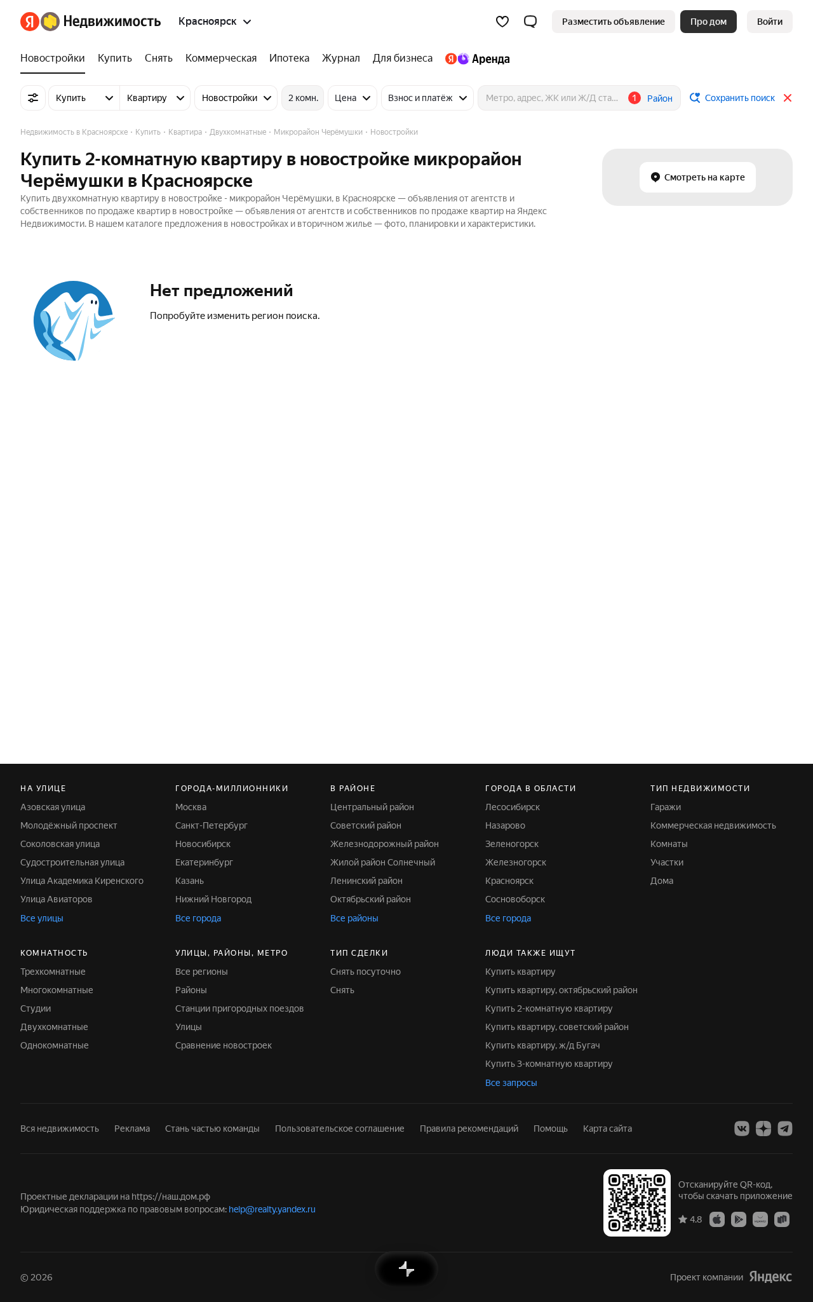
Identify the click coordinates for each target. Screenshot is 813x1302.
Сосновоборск (515, 899)
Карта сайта (607, 1128)
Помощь (551, 1128)
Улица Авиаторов (56, 899)
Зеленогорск (512, 844)
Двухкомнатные (54, 1027)
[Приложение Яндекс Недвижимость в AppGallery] (760, 1219)
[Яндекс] (770, 1277)
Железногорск (515, 862)
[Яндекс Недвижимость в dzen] (763, 1128)
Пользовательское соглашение (340, 1128)
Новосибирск (203, 844)
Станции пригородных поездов (239, 1008)
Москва (190, 807)
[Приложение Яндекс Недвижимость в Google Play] (738, 1219)
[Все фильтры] (33, 98)
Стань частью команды (212, 1128)
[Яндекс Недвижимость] (90, 21)
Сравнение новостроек (223, 1045)
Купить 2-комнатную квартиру (549, 1008)
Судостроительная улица (72, 862)
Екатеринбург (204, 862)
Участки (666, 862)
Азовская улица (52, 807)
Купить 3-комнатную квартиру (549, 1064)
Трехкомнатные (53, 971)
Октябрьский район (370, 899)
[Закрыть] (788, 98)
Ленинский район (366, 881)
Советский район (365, 825)
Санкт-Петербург (211, 825)
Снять (342, 990)
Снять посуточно (365, 971)
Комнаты (669, 844)
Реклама (132, 1128)
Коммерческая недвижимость (713, 825)
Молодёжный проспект (69, 825)
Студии (35, 1008)
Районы (191, 990)
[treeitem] (55, 58)
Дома (661, 881)
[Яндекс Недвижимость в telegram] (785, 1128)
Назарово (505, 825)
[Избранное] (502, 21)
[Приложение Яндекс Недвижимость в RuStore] (781, 1219)
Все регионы (201, 971)
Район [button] (660, 98)
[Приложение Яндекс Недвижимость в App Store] (717, 1219)
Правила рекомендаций (469, 1128)
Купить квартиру (520, 971)
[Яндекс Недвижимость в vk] (741, 1128)
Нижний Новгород (213, 899)
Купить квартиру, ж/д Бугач (542, 1045)
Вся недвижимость (59, 1128)
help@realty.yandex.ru (272, 1209)
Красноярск (509, 881)
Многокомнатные (56, 990)
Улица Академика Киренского (82, 881)
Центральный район (372, 807)
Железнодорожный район (384, 844)
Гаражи (665, 807)
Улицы (188, 1027)
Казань (189, 881)
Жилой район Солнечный (382, 862)
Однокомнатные (54, 1045)
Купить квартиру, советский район (557, 1027)
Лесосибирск (512, 807)
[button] (530, 21)
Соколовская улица (60, 844)
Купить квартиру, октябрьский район (561, 990)
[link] (770, 21)
